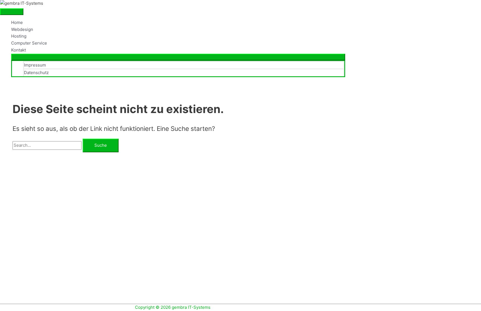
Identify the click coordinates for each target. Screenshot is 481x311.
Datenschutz (36, 72)
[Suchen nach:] (48, 145)
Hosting (18, 36)
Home (17, 22)
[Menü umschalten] (178, 57)
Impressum (35, 65)
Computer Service (29, 43)
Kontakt (18, 50)
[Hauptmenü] (11, 11)
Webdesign (22, 29)
